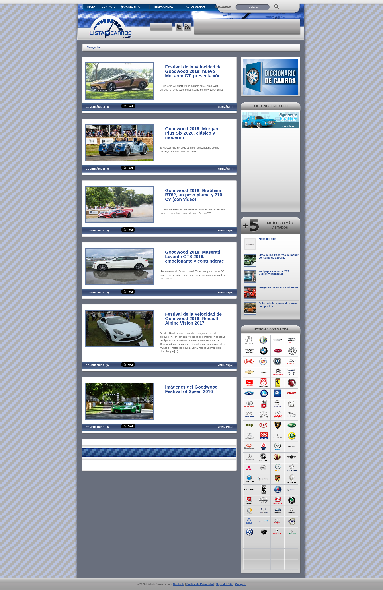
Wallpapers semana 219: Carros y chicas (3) (274, 272)
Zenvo (264, 531)
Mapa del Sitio (267, 238)
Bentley (249, 351)
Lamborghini (278, 425)
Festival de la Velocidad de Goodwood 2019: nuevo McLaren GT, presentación (193, 71)
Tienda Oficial (163, 6)
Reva (249, 489)
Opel (278, 467)
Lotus (292, 436)
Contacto (109, 6)
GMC (292, 393)
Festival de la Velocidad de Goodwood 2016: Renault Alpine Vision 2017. (193, 318)
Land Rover (292, 425)
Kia (264, 425)
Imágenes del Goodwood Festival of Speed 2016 (191, 389)
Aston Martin (278, 340)
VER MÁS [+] (225, 107)
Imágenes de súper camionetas (278, 287)
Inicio (91, 6)
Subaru (278, 510)
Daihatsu (249, 382)
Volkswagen (249, 531)
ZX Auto (292, 531)
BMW (264, 351)
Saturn (249, 499)
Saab (278, 489)
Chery (292, 361)
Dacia (292, 372)
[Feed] (188, 27)
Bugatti (278, 351)
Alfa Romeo (264, 340)
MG (278, 457)
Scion (264, 499)
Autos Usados (195, 6)
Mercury (264, 457)
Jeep (249, 425)
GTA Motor (264, 404)
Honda (292, 404)
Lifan (264, 436)
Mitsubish (249, 467)
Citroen (278, 372)
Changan (278, 361)
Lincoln (278, 436)
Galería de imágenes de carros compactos (278, 305)
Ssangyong (264, 510)
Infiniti (264, 414)
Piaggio (249, 478)
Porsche (278, 478)
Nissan (264, 467)
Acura (249, 340)
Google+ (240, 584)
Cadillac (264, 361)
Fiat (292, 382)
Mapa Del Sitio (130, 6)
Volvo (292, 521)
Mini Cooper (292, 457)
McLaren (292, 446)
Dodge (264, 382)
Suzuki (292, 510)
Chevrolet (249, 372)
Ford (249, 393)
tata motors (249, 521)
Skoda (292, 499)
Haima (278, 404)
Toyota (278, 521)
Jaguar (292, 414)
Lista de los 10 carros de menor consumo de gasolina (279, 256)
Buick (292, 351)
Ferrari (278, 382)
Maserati (264, 446)
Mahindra (249, 446)
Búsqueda (223, 6)
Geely (264, 393)
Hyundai (249, 414)
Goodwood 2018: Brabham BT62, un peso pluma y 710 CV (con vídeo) (193, 195)
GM (278, 393)
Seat (278, 499)
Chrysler (264, 372)
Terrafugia (264, 521)
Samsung (292, 489)
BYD (249, 361)
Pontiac (264, 478)
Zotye (278, 531)
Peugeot (292, 467)
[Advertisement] (247, 26)
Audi (292, 340)
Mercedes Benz (249, 457)
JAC (278, 414)
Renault (292, 478)
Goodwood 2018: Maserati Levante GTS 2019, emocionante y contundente (194, 256)
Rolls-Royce (264, 489)
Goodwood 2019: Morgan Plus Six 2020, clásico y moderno (191, 133)
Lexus (249, 436)
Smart (249, 510)
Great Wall (249, 404)
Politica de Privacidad (200, 584)
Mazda (278, 446)
